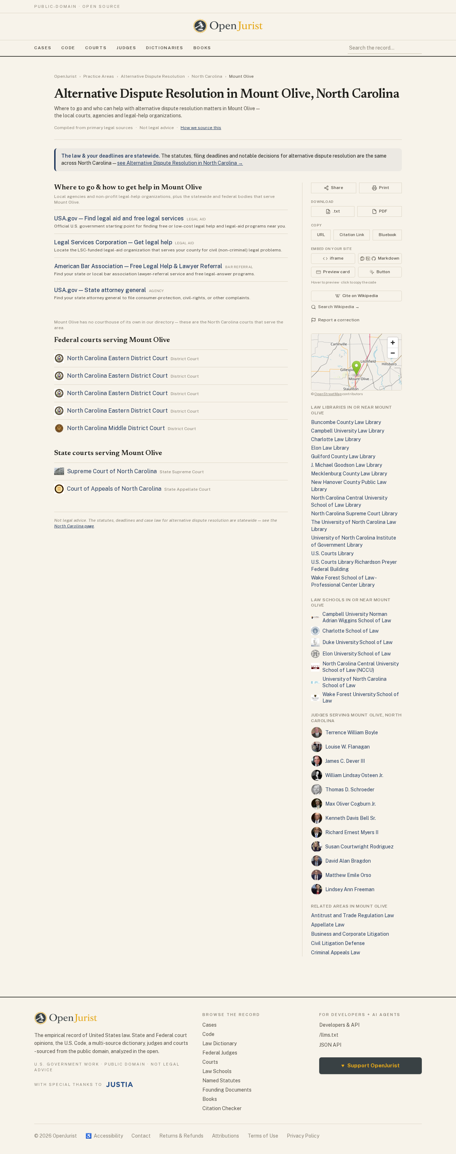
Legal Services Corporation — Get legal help (113, 242)
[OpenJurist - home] (228, 26)
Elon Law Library (330, 448)
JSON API (330, 1045)
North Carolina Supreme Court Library (354, 513)
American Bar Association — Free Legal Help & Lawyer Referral (138, 266)
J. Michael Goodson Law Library (346, 465)
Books (202, 47)
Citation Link (352, 235)
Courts (96, 47)
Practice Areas (98, 76)
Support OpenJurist (370, 1065)
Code (68, 47)
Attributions (225, 1136)
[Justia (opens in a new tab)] (120, 1084)
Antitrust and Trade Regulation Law (352, 915)
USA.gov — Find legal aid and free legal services (119, 218)
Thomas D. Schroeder (349, 789)
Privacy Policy (303, 1136)
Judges (126, 47)
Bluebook (387, 235)
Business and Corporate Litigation (350, 934)
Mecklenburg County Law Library (349, 473)
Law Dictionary (219, 1043)
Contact (141, 1136)
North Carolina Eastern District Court (117, 358)
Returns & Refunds (181, 1136)
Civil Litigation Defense (338, 943)
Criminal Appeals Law (335, 952)
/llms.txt (328, 1035)
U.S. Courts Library (332, 553)
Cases (42, 47)
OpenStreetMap (328, 394)
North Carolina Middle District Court (116, 428)
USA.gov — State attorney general (100, 290)
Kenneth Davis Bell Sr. (350, 818)
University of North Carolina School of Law (354, 682)
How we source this (201, 127)
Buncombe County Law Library (346, 422)
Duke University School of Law (357, 642)
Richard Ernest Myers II (351, 832)
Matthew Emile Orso (348, 875)
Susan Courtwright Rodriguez (359, 846)
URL (321, 235)
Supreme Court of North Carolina (112, 471)
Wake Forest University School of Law (360, 697)
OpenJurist (65, 76)
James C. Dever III (345, 761)
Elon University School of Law (356, 654)
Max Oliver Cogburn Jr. (350, 804)
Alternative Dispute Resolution (153, 76)
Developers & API (339, 1025)
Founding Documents (227, 1090)
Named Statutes (221, 1080)
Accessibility (104, 1136)
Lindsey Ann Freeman (349, 889)
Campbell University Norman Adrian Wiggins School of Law (356, 617)
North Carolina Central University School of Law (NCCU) (360, 667)
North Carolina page (74, 526)
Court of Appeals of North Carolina (114, 488)
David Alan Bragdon (348, 861)
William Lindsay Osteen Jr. (354, 775)
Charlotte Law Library (336, 439)
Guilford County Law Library (343, 456)
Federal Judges (219, 1053)
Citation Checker (222, 1108)
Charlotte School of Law (350, 631)
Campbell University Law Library (347, 431)
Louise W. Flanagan (347, 747)
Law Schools (217, 1071)
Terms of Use (263, 1136)
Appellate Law (327, 925)
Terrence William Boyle (351, 732)
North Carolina (207, 76)
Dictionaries (164, 47)
